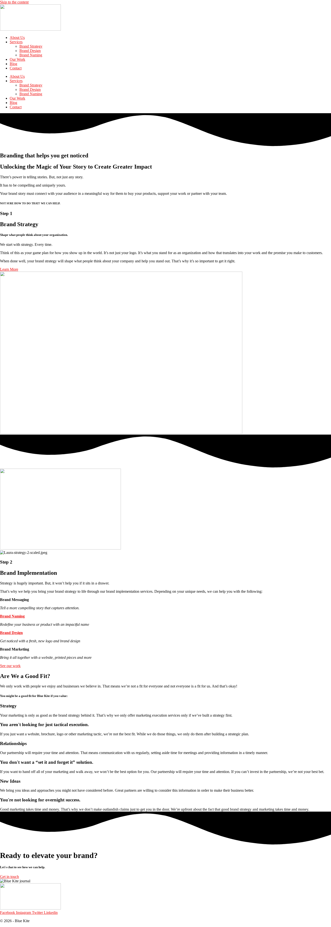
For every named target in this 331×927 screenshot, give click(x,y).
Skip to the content (14, 2)
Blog (13, 64)
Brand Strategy (30, 46)
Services (16, 42)
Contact (16, 68)
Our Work (17, 59)
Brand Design (30, 51)
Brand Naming (30, 55)
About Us (17, 37)
